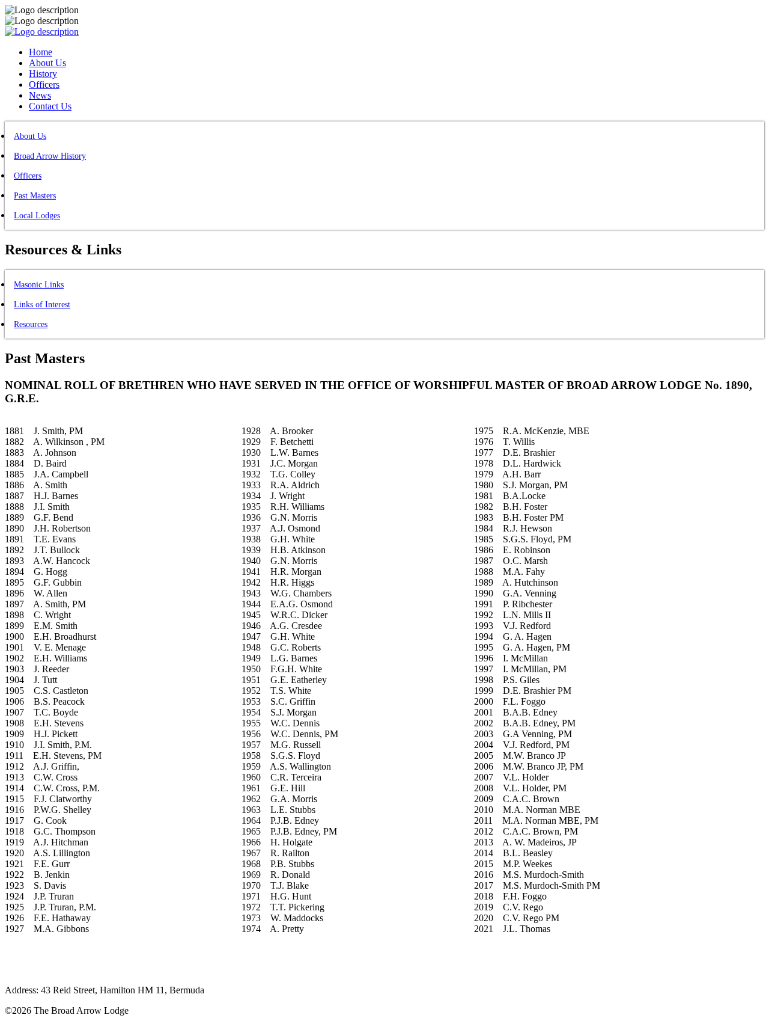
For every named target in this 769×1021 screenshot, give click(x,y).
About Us (47, 63)
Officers (44, 84)
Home (40, 52)
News (40, 95)
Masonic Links (39, 284)
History (43, 74)
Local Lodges (37, 215)
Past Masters (35, 195)
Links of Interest (42, 304)
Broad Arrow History (50, 156)
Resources (30, 324)
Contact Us (50, 106)
